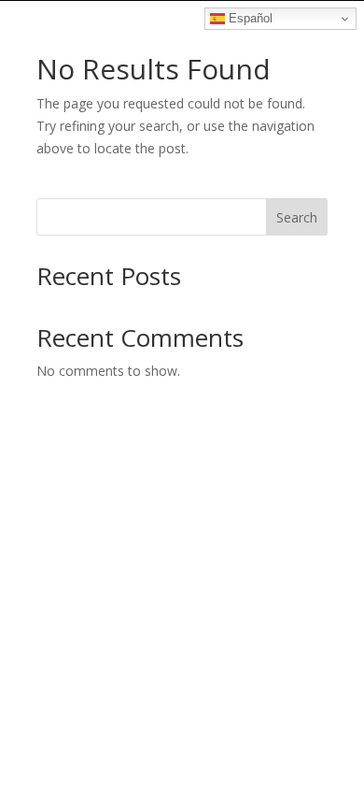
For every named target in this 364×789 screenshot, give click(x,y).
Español (249, 18)
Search (296, 217)
